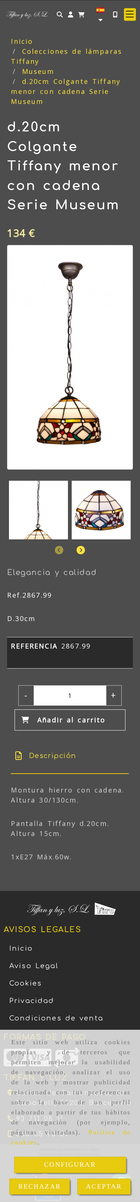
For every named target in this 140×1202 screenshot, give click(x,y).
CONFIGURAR (70, 1164)
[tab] (69, 756)
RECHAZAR (39, 1186)
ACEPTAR (104, 1186)
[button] (70, 14)
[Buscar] (59, 14)
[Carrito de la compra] (81, 14)
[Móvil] (115, 14)
